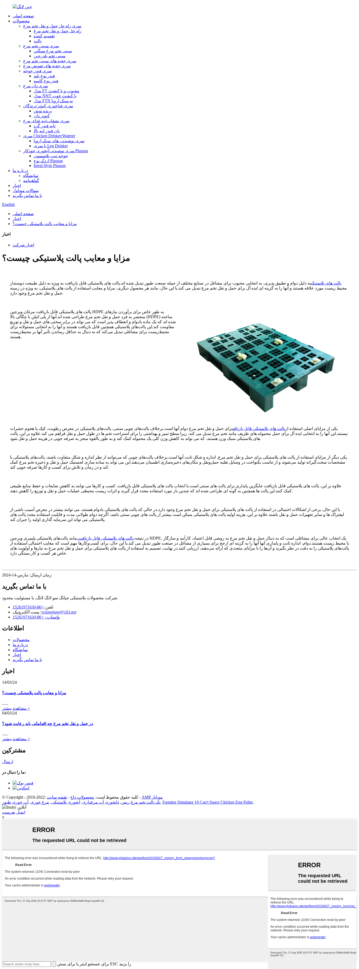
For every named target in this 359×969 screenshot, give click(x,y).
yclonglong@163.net (59, 612)
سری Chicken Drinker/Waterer (49, 136)
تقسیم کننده (44, 36)
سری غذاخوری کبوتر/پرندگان (48, 106)
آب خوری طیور (15, 802)
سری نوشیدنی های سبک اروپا (59, 141)
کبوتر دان (42, 116)
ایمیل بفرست (13, 812)
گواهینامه (31, 180)
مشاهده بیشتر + (16, 708)
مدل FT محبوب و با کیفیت (56, 91)
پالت (38, 41)
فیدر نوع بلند (44, 76)
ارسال (7, 761)
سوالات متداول (26, 190)
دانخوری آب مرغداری (100, 802)
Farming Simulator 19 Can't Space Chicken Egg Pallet (207, 802)
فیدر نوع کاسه (46, 81)
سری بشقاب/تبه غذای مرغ (46, 121)
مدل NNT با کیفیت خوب (55, 96)
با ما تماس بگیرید (27, 195)
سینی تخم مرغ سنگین (53, 51)
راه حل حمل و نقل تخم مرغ (57, 31)
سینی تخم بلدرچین (49, 56)
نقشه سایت (57, 797)
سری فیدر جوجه (37, 71)
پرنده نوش (43, 111)
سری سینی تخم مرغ (41, 46)
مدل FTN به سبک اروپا (53, 101)
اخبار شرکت (23, 245)
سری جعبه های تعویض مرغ (47, 66)
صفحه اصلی (23, 16)
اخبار (17, 185)
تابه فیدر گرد (44, 126)
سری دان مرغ (35, 86)
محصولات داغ (82, 797)
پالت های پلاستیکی (326, 283)
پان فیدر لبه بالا (47, 131)
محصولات (21, 21)
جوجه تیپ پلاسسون (51, 156)
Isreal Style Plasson (50, 165)
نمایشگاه (30, 175)
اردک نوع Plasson (48, 161)
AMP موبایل (152, 797)
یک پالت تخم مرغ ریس (140, 802)
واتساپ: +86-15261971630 (36, 617)
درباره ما (20, 170)
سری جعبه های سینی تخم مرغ (49, 61)
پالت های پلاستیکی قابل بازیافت (259, 428)
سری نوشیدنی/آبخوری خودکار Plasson (55, 151)
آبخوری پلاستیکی (65, 802)
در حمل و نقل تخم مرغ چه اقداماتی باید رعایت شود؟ (47, 723)
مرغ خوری (39, 802)
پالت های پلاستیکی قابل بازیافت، (105, 538)
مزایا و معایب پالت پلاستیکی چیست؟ (45, 223)
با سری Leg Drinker (51, 146)
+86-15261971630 (28, 607)
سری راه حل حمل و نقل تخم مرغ (52, 26)
